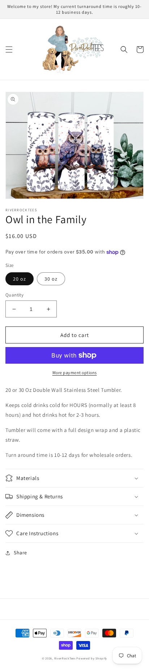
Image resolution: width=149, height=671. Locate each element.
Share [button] (20, 552)
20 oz (19, 279)
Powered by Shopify (91, 658)
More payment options (74, 372)
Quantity (14, 295)
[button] (9, 49)
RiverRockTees (65, 658)
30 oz (51, 279)
